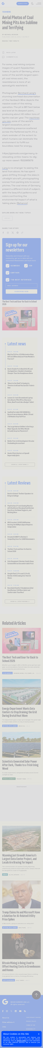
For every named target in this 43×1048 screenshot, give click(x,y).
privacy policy (22, 1041)
